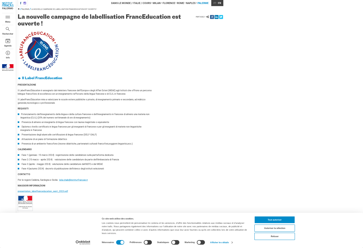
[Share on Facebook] (212, 17)
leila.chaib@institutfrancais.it (73, 180)
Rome (180, 3)
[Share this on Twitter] (221, 17)
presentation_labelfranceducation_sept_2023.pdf (43, 191)
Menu (7, 22)
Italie (136, 3)
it (215, 3)
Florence (169, 3)
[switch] (148, 242)
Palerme (203, 3)
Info (8, 58)
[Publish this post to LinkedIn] (217, 17)
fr (219, 3)
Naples (191, 3)
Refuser (275, 236)
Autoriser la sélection (274, 228)
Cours (147, 3)
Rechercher (7, 34)
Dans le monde (121, 3)
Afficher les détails (219, 242)
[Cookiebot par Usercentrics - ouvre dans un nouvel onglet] (83, 242)
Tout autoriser (275, 220)
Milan (157, 3)
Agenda (7, 46)
